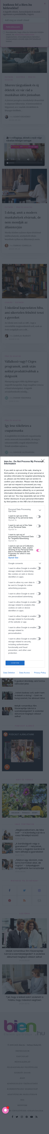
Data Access (24, 673)
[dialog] (24, 567)
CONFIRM (15, 663)
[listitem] (24, 510)
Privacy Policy (40, 673)
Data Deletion (9, 673)
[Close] (43, 461)
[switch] (38, 516)
